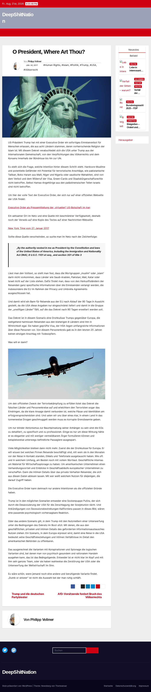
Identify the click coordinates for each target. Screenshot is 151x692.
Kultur (138, 83)
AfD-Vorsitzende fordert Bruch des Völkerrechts (80, 595)
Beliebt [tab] (133, 55)
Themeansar (61, 686)
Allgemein (139, 79)
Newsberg (46, 686)
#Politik (74, 65)
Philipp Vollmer (34, 61)
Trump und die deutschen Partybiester (28, 595)
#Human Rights (51, 65)
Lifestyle (132, 121)
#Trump (84, 65)
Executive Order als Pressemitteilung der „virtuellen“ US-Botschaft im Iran (49, 207)
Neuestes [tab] (133, 49)
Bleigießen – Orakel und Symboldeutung (135, 127)
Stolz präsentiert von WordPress (17, 686)
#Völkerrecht (31, 69)
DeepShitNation (19, 672)
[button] (141, 32)
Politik (133, 64)
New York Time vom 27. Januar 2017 (28, 228)
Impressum (144, 686)
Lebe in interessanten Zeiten (136, 70)
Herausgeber (126, 139)
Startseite (108, 686)
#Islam (65, 65)
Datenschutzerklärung (126, 686)
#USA (93, 65)
